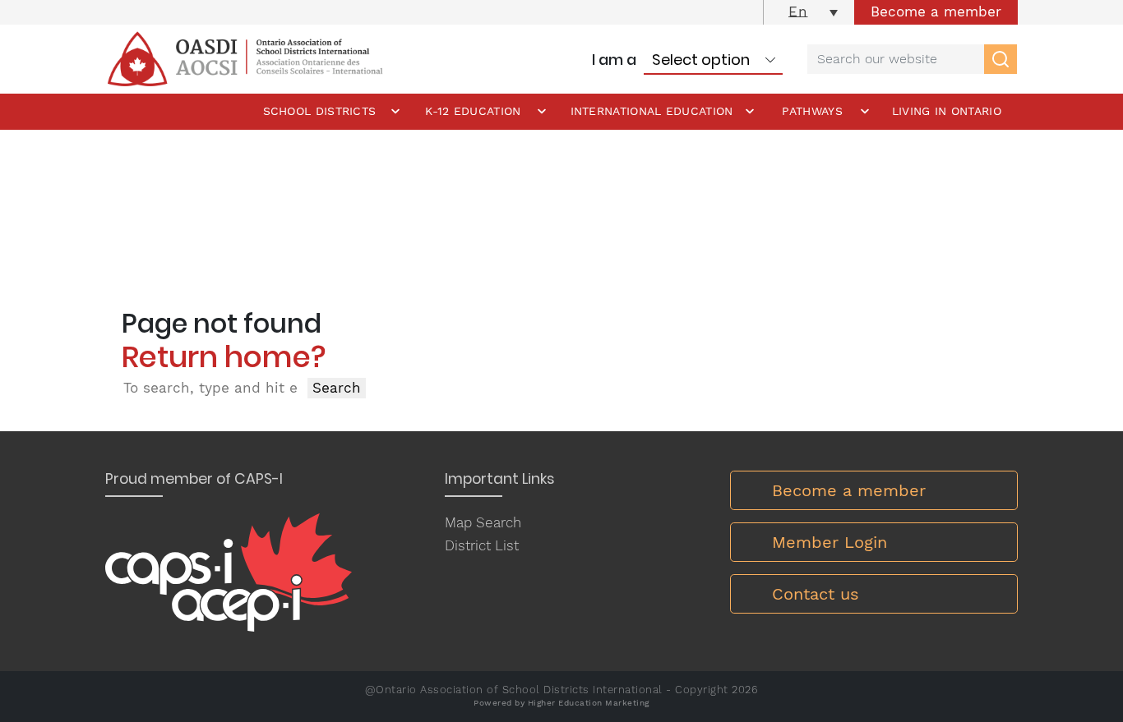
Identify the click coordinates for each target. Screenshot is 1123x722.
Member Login (829, 542)
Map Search (483, 522)
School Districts (320, 110)
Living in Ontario (946, 110)
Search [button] (336, 387)
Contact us (815, 594)
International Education (652, 110)
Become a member (936, 11)
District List (482, 545)
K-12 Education (472, 110)
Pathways (812, 110)
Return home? (224, 357)
